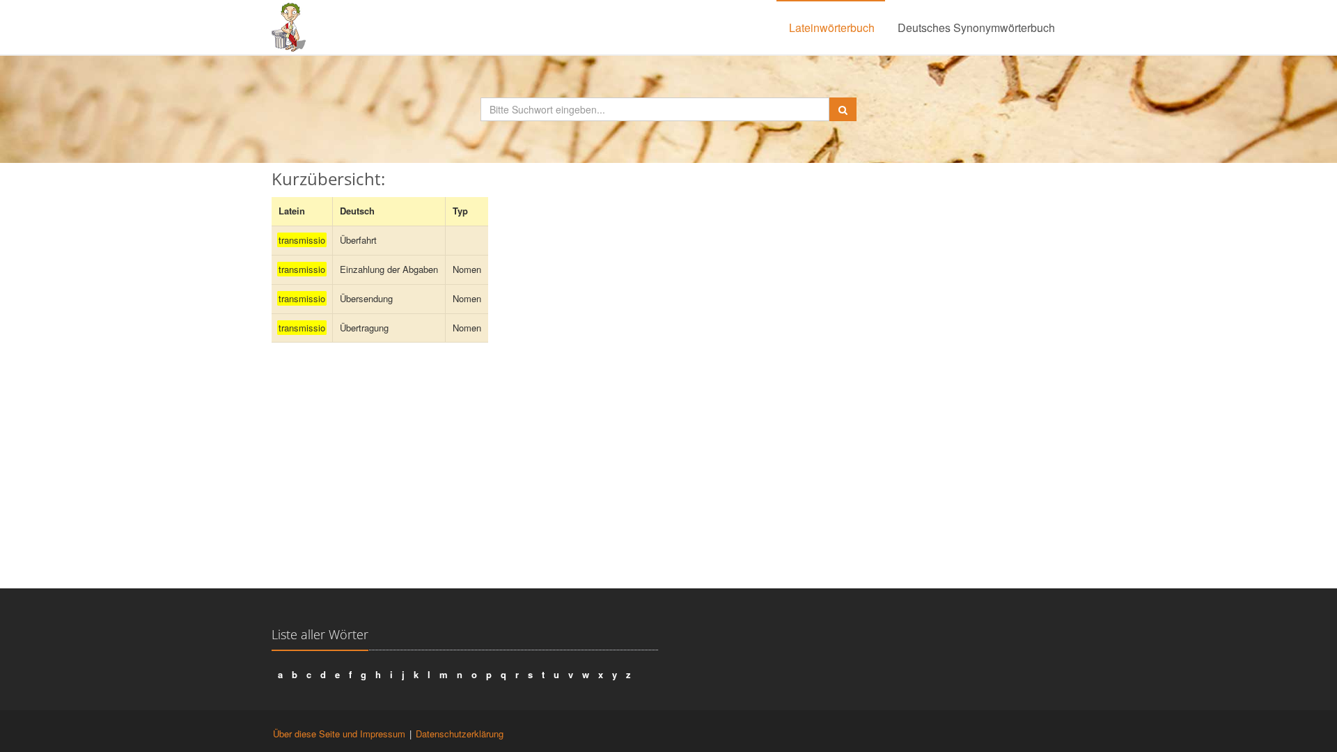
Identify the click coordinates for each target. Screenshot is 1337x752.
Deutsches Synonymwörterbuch (976, 27)
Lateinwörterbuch (832, 27)
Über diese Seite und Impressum (339, 733)
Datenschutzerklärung (459, 733)
